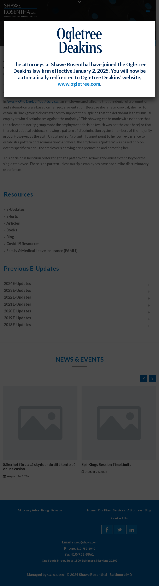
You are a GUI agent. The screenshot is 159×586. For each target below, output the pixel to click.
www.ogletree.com (79, 84)
